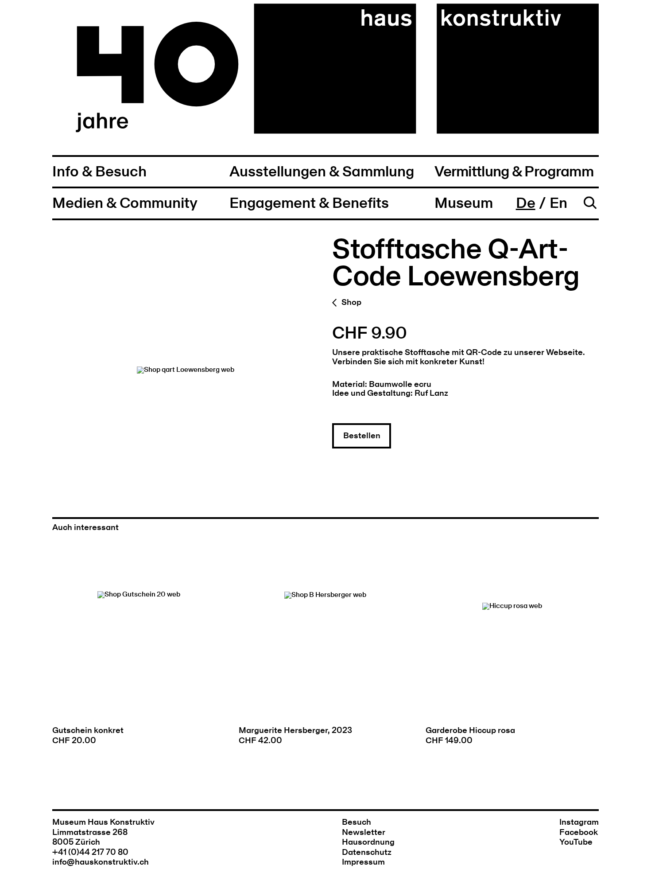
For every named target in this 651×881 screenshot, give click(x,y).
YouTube (576, 842)
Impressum (363, 862)
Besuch (356, 822)
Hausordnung (368, 842)
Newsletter (363, 832)
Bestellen (361, 436)
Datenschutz (366, 852)
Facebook (578, 832)
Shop (351, 302)
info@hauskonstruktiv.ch (100, 862)
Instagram (579, 822)
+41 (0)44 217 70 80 (90, 852)
